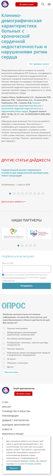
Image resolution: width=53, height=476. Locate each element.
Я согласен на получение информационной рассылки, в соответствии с (24, 277)
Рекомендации (10, 416)
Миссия (6, 407)
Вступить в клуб (26, 5)
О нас (5, 402)
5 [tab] (26, 193)
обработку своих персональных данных (13, 277)
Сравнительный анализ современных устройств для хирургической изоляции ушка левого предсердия (24, 173)
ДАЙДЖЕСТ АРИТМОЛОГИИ (15, 420)
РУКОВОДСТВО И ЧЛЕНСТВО (16, 411)
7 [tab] (35, 193)
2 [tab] (14, 193)
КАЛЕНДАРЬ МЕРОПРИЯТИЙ (16, 425)
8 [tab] (39, 193)
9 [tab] (43, 193)
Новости (7, 429)
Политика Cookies (33, 464)
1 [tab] (10, 193)
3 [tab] (18, 193)
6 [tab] (31, 193)
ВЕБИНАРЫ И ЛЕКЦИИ (12, 434)
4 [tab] (22, 193)
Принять (13, 468)
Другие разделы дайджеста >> (13, 202)
